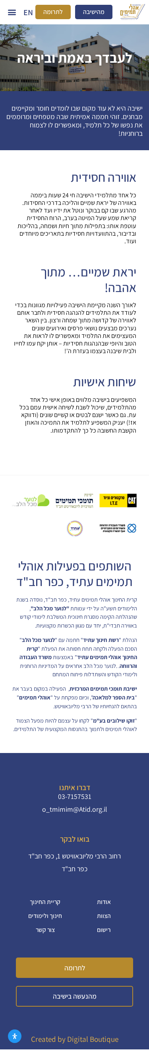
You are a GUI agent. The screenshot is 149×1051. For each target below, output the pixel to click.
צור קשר (45, 930)
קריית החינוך (45, 902)
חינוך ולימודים (45, 916)
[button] (11, 12)
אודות (104, 902)
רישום (103, 930)
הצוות (104, 916)
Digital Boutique (92, 1039)
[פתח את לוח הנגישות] (14, 1036)
